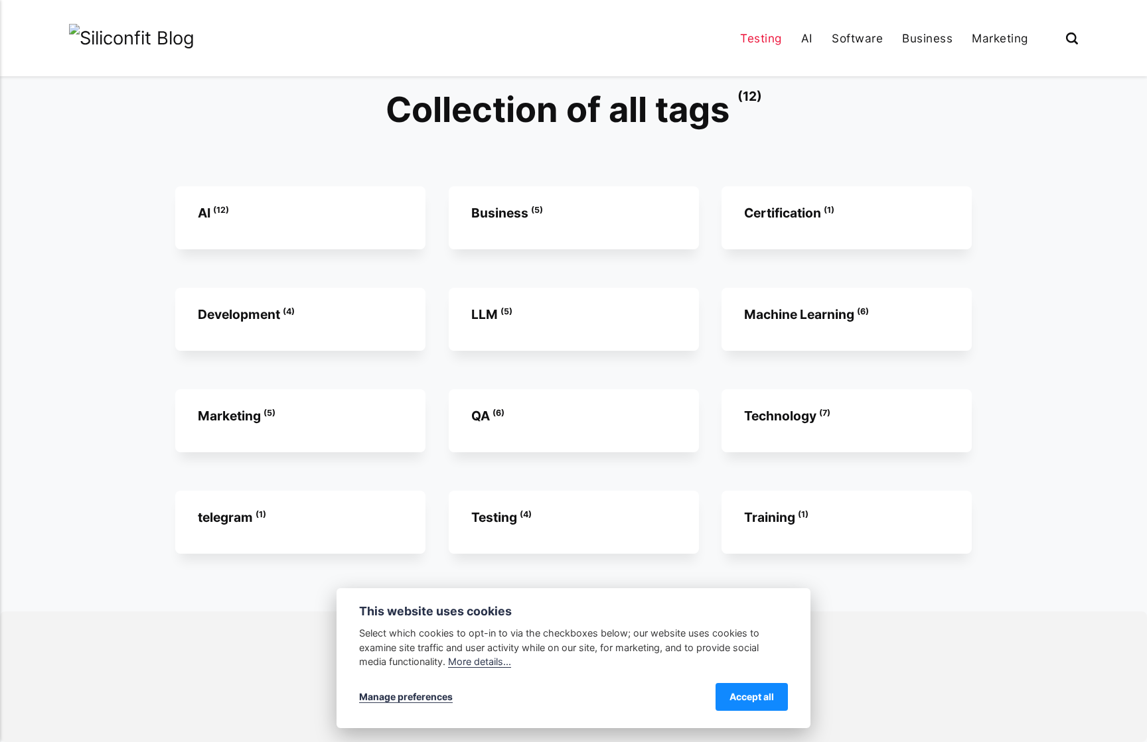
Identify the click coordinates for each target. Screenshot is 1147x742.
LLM (485, 314)
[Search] (1072, 38)
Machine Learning (800, 314)
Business (927, 38)
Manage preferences (406, 696)
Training (771, 517)
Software (857, 38)
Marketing (1000, 38)
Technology (781, 416)
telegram (227, 517)
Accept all (751, 696)
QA (481, 416)
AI (807, 38)
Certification (784, 213)
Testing (761, 38)
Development (240, 314)
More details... (479, 661)
